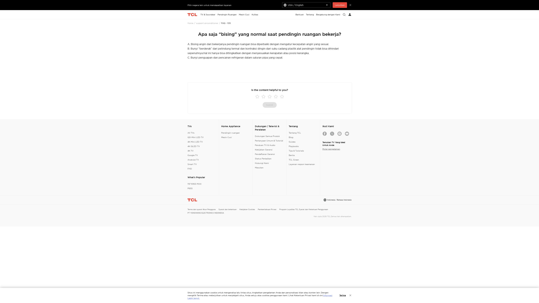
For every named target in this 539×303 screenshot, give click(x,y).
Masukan (259, 167)
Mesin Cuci (226, 137)
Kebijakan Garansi (263, 149)
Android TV (193, 160)
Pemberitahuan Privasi (267, 209)
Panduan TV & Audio (265, 145)
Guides (292, 142)
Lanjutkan (340, 5)
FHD (190, 168)
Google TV (193, 155)
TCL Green (294, 160)
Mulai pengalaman (331, 149)
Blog (291, 137)
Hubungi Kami (262, 163)
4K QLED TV (194, 146)
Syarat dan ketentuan (228, 209)
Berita (292, 155)
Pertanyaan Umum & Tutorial (269, 140)
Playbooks (294, 146)
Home (190, 23)
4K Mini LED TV (195, 142)
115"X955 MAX (194, 184)
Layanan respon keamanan (302, 164)
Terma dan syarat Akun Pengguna (202, 209)
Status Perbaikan (263, 158)
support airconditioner (207, 23)
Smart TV (192, 164)
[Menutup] (350, 295)
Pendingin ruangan (230, 133)
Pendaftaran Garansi (265, 154)
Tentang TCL (295, 133)
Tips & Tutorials (296, 151)
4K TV (191, 151)
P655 (190, 188)
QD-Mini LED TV (196, 137)
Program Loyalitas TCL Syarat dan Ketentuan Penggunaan (303, 209)
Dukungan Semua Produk (267, 136)
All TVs (191, 133)
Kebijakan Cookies (247, 209)
